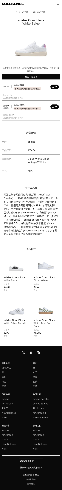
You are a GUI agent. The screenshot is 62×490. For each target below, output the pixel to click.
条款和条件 (31, 479)
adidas (31, 141)
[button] (58, 4)
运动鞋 (25, 12)
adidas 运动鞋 (39, 12)
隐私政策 (31, 484)
